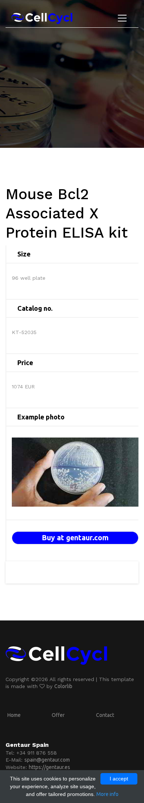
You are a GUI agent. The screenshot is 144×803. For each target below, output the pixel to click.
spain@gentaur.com (47, 760)
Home (14, 715)
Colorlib (63, 686)
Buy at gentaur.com (75, 538)
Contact (105, 715)
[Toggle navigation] (122, 18)
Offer (58, 715)
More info (107, 794)
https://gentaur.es (49, 767)
